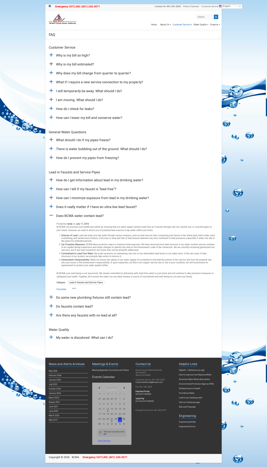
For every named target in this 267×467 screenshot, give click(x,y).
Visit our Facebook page (189, 402)
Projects (214, 24)
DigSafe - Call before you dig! (191, 370)
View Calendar (104, 440)
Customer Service (209, 6)
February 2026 (55, 375)
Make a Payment (191, 6)
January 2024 (55, 393)
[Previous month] (99, 387)
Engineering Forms (187, 426)
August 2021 (54, 402)
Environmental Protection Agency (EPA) (196, 384)
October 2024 (55, 389)
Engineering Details (187, 422)
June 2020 (53, 411)
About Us (164, 24)
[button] (133, 57)
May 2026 (53, 371)
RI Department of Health (189, 388)
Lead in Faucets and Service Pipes (86, 282)
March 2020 (54, 415)
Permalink (61, 289)
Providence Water (187, 393)
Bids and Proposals (187, 407)
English (226, 6)
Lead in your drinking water (190, 398)
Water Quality (200, 24)
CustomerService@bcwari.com (149, 382)
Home (154, 24)
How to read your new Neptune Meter (195, 375)
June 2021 (53, 406)
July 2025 (53, 384)
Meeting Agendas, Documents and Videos (110, 370)
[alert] (112, 433)
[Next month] (124, 387)
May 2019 (53, 420)
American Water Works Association (194, 379)
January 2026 (55, 380)
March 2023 (54, 398)
